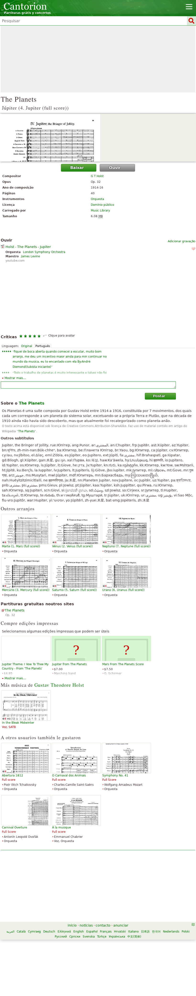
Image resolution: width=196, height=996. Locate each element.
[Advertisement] (98, 59)
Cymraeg (34, 931)
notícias (86, 925)
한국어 (156, 931)
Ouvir (114, 167)
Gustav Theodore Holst (59, 685)
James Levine (30, 256)
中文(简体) (134, 936)
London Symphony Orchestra (44, 252)
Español (92, 931)
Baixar (77, 167)
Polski (186, 931)
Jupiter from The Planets (69, 664)
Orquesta (97, 199)
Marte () (21, 546)
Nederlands (171, 931)
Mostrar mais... (15, 378)
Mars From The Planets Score (123, 664)
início (72, 925)
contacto (103, 925)
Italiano (133, 931)
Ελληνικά (64, 931)
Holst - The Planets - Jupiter (28, 247)
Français (106, 931)
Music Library (100, 210)
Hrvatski (120, 931)
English (78, 931)
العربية (10, 931)
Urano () (123, 590)
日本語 (145, 931)
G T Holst (97, 176)
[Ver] (98, 138)
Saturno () (74, 590)
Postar (159, 396)
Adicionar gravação (181, 241)
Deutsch (49, 931)
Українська (117, 936)
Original (26, 346)
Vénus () (72, 546)
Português (42, 346)
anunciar (120, 925)
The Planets (26, 431)
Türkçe (101, 936)
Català (21, 931)
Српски (74, 936)
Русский (61, 936)
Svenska (89, 936)
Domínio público (102, 204)
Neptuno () (126, 546)
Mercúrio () (25, 590)
